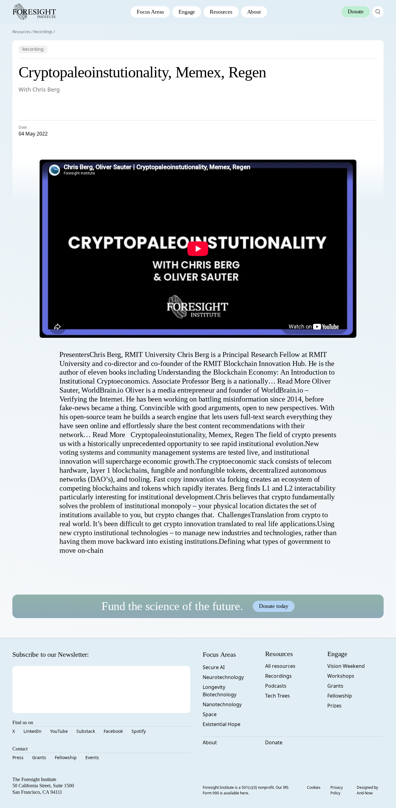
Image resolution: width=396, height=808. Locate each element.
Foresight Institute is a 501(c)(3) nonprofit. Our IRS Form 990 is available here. (246, 790)
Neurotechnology (223, 677)
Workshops (340, 676)
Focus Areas (150, 12)
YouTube (59, 731)
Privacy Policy (336, 790)
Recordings (43, 31)
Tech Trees (277, 695)
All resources (280, 666)
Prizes (334, 705)
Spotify (138, 731)
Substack (85, 731)
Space (210, 714)
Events (92, 757)
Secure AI (214, 667)
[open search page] (378, 11)
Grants (39, 757)
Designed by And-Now (367, 790)
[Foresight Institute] (34, 12)
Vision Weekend (346, 666)
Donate (273, 742)
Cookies (314, 787)
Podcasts (275, 685)
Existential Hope (221, 724)
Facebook (113, 731)
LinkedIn (32, 731)
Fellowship (66, 757)
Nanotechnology (222, 704)
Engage (187, 12)
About (254, 12)
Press (18, 757)
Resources (221, 12)
